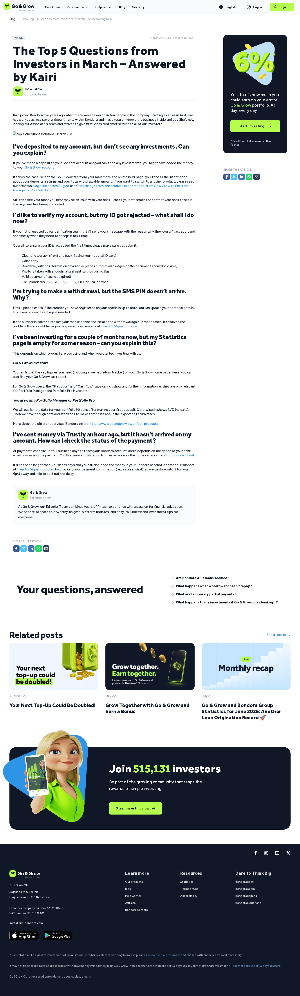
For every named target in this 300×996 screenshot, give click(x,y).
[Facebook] (16, 548)
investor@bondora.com (26, 923)
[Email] (46, 548)
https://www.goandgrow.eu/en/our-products (124, 424)
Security (138, 7)
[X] (23, 548)
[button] (228, 578)
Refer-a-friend (77, 7)
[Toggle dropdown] (221, 7)
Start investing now (133, 808)
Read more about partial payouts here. (256, 965)
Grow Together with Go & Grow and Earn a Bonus (147, 708)
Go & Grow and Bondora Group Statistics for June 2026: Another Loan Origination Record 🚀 (241, 711)
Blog (122, 7)
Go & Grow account (39, 167)
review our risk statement (163, 955)
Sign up (285, 7)
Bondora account (181, 455)
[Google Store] (57, 935)
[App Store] (24, 935)
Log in (257, 7)
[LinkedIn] (31, 548)
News (19, 38)
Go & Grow (52, 7)
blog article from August (51, 186)
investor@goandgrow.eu (120, 326)
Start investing (251, 126)
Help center (103, 7)
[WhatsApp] (38, 548)
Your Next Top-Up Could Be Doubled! (52, 705)
